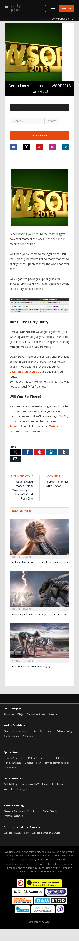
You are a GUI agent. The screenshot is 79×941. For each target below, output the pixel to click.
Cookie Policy (66, 855)
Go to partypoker (61, 18)
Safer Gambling (52, 811)
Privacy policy (64, 731)
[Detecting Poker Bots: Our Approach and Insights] (39, 590)
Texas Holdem (55, 758)
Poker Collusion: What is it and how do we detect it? (40, 562)
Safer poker (46, 731)
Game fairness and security (20, 731)
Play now (39, 135)
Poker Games (36, 758)
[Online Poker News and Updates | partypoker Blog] (16, 7)
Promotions (10, 767)
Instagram (23, 789)
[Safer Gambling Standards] (60, 912)
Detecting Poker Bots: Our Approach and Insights (39, 614)
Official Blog (10, 784)
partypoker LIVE (30, 784)
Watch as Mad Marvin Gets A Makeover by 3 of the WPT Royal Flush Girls (22, 490)
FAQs (20, 714)
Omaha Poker (33, 762)
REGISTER (66, 8)
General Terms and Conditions (22, 811)
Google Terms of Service (46, 832)
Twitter (54, 426)
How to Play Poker (14, 758)
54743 (60, 871)
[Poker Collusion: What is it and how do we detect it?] (39, 538)
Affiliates (28, 736)
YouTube (9, 789)
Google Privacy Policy (16, 832)
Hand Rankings (12, 762)
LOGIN (51, 8)
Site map (53, 714)
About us (9, 714)
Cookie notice (12, 736)
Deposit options (36, 714)
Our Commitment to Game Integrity (31, 666)
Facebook (17, 426)
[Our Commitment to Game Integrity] (39, 642)
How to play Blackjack (56, 762)
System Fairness (13, 816)
